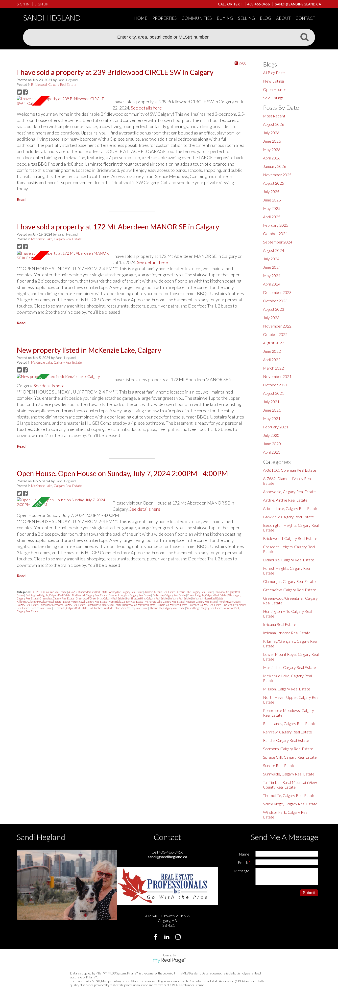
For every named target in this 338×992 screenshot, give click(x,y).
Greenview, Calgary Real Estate (57, 598)
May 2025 (271, 208)
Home (140, 18)
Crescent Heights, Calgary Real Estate (130, 595)
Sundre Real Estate (41, 608)
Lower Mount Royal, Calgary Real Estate (85, 601)
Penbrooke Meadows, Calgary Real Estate (62, 604)
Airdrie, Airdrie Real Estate (160, 592)
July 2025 (271, 191)
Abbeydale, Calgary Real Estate (126, 592)
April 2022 (271, 359)
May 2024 (271, 275)
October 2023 (275, 300)
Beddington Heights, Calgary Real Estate (48, 595)
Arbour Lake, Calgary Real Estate (195, 592)
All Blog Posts (274, 72)
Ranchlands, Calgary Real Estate (104, 604)
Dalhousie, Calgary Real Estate (169, 595)
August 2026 (273, 124)
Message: (242, 870)
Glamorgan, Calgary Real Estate (289, 581)
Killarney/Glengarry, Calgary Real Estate (39, 601)
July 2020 (271, 435)
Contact (305, 18)
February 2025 (275, 225)
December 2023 (277, 292)
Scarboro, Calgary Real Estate (205, 604)
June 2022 (272, 351)
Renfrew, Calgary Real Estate (139, 604)
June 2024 (272, 267)
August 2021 (273, 393)
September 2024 (277, 242)
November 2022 (277, 326)
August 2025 (273, 183)
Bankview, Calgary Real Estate (288, 516)
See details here (146, 107)
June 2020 (272, 443)
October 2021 (275, 384)
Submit (309, 893)
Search (304, 37)
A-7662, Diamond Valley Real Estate (88, 592)
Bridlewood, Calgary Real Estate (53, 85)
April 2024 (271, 284)
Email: (243, 862)
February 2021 (275, 426)
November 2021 (277, 376)
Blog (265, 18)
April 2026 (271, 157)
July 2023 (271, 317)
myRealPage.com (169, 960)
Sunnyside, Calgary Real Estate (70, 608)
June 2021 (272, 410)
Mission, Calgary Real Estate (201, 601)
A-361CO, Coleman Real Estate (50, 592)
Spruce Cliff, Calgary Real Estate (290, 757)
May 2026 (271, 149)
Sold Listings (273, 97)
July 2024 (271, 258)
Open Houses (275, 89)
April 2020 (271, 452)
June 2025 (272, 200)
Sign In (23, 4)
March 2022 (273, 368)
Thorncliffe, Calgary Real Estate (167, 608)
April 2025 (271, 216)
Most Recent (274, 115)
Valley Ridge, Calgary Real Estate (204, 608)
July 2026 (271, 132)
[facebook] (156, 937)
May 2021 (271, 418)
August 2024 (273, 250)
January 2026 (274, 166)
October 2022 (275, 334)
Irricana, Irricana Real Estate (208, 598)
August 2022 (273, 342)
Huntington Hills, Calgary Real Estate (147, 598)
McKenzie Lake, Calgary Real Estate (56, 239)
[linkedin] (167, 937)
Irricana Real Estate (180, 598)
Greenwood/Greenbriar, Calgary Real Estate (100, 598)
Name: (244, 854)
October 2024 (275, 233)
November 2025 (277, 174)
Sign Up (41, 4)
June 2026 (272, 141)
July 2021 (271, 401)
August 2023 (273, 309)
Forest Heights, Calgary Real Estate (207, 595)
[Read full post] (63, 101)
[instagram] (178, 937)
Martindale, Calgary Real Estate (126, 601)
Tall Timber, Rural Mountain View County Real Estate (118, 608)
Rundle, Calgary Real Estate (172, 604)
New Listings (274, 81)
